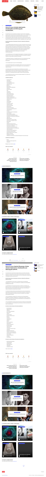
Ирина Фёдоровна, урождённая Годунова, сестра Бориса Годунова (8, 246)
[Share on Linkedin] (3, 37)
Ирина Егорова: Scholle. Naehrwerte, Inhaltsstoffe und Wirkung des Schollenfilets (25, 366)
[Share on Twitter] (3, 33)
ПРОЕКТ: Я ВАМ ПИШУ (8, 25)
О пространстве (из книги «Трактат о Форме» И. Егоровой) (40, 265)
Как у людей (38, 11)
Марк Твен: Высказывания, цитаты (17, 175)
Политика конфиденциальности (39, 475)
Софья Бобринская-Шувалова (24, 247)
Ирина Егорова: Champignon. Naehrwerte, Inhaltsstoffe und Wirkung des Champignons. (25, 159)
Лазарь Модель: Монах (40, 267)
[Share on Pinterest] (3, 35)
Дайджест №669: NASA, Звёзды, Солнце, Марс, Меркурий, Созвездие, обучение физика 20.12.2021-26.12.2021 (40, 8)
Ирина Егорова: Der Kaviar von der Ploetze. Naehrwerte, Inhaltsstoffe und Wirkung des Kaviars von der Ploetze (12, 367)
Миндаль (38, 270)
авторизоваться (15, 254)
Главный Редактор (16, 21)
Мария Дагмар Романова (17, 191)
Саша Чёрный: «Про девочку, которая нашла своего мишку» (24, 230)
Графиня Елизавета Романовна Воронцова (17, 207)
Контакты (30, 475)
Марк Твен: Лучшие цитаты (8, 230)
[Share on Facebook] (3, 30)
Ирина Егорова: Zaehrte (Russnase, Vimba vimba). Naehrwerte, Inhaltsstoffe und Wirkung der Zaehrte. (12, 160)
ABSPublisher (6, 475)
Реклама (33, 475)
